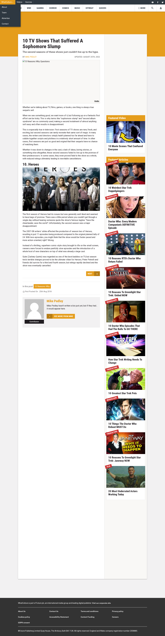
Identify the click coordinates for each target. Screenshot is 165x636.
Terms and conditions (89, 611)
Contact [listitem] (5, 24)
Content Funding (87, 617)
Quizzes (28, 2)
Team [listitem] (4, 13)
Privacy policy (117, 611)
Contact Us (53, 611)
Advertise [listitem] (6, 18)
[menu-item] (29, 8)
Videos (19, 2)
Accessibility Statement (59, 617)
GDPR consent (24, 623)
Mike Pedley (30, 57)
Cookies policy (24, 617)
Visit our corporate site (101, 603)
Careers (115, 617)
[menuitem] (7, 2)
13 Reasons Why (42, 286)
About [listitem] (4, 7)
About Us (21, 611)
